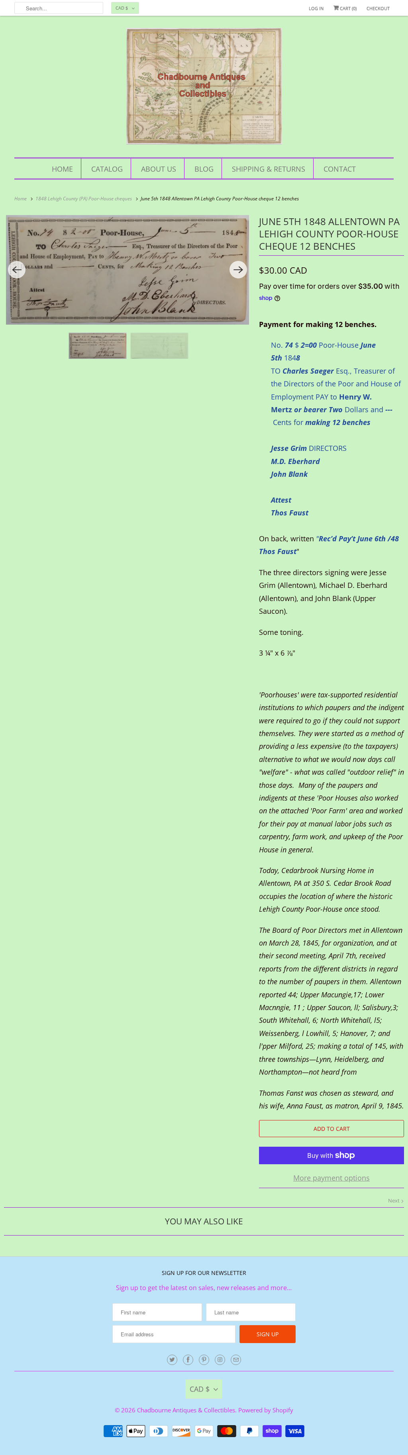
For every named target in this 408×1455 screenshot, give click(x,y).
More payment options (331, 1178)
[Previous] (17, 269)
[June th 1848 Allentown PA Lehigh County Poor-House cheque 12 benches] (127, 270)
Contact (340, 169)
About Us (158, 169)
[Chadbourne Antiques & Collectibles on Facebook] (188, 1360)
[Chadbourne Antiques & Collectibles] (204, 88)
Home (62, 169)
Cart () (348, 8)
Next (394, 1200)
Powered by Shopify (265, 1410)
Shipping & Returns (268, 169)
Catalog (107, 169)
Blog (204, 169)
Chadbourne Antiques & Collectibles (186, 1410)
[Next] (238, 269)
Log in (316, 8)
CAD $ (122, 8)
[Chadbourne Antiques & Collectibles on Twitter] (172, 1360)
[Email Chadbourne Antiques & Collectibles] (236, 1360)
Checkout (378, 8)
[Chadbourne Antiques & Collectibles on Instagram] (220, 1360)
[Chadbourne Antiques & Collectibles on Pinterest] (204, 1360)
